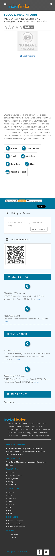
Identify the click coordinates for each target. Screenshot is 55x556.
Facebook (14, 534)
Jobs (9, 507)
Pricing (10, 482)
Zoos (8, 448)
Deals (10, 510)
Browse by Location (15, 524)
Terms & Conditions (15, 476)
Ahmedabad (30, 462)
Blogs (10, 513)
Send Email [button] (12, 201)
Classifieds (12, 498)
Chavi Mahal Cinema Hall (14, 293)
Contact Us (12, 484)
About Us (11, 473)
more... (38, 299)
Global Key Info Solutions (14, 376)
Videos (10, 495)
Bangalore (41, 462)
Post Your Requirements (16, 527)
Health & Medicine (14, 454)
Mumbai (20, 462)
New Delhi (10, 462)
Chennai (9, 465)
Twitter (14, 537)
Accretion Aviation (11, 350)
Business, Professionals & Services (29, 451)
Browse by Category (15, 521)
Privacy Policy (13, 479)
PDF (23, 201)
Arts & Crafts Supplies (21, 448)
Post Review (37, 229)
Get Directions (29, 56)
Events (10, 501)
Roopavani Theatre (12, 315)
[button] (5, 4)
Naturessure (9, 402)
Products (11, 492)
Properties (11, 504)
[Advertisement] (27, 84)
